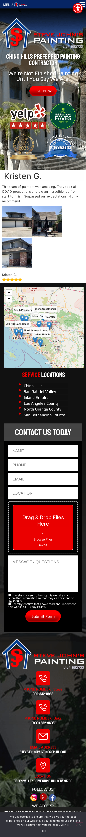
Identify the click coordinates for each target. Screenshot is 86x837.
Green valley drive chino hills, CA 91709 (43, 781)
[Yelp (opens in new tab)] (43, 797)
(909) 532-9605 (43, 723)
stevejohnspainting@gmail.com (43, 752)
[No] (79, 824)
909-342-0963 (43, 694)
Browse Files (43, 539)
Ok (44, 831)
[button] (39, 325)
